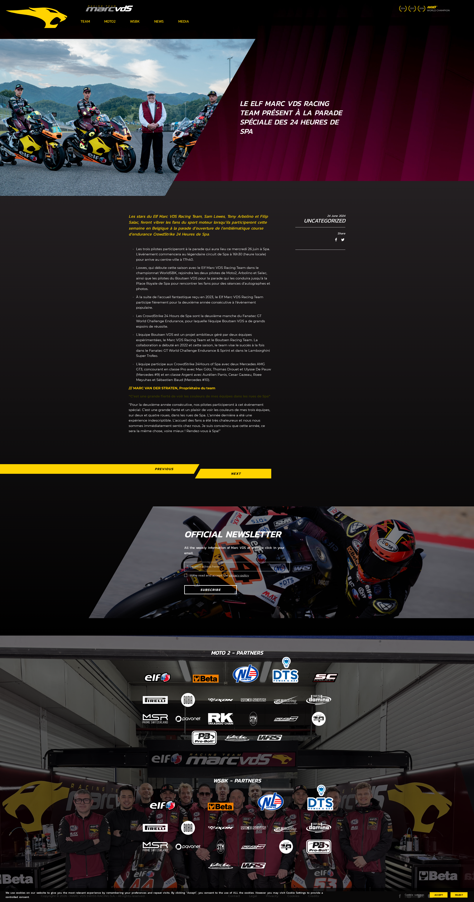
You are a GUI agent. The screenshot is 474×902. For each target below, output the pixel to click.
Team (85, 21)
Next (236, 473)
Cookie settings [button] (414, 895)
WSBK (135, 21)
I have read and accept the (219, 575)
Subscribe (210, 589)
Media (183, 21)
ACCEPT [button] (438, 895)
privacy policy (239, 575)
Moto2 (110, 21)
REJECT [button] (459, 895)
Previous (164, 468)
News (159, 21)
